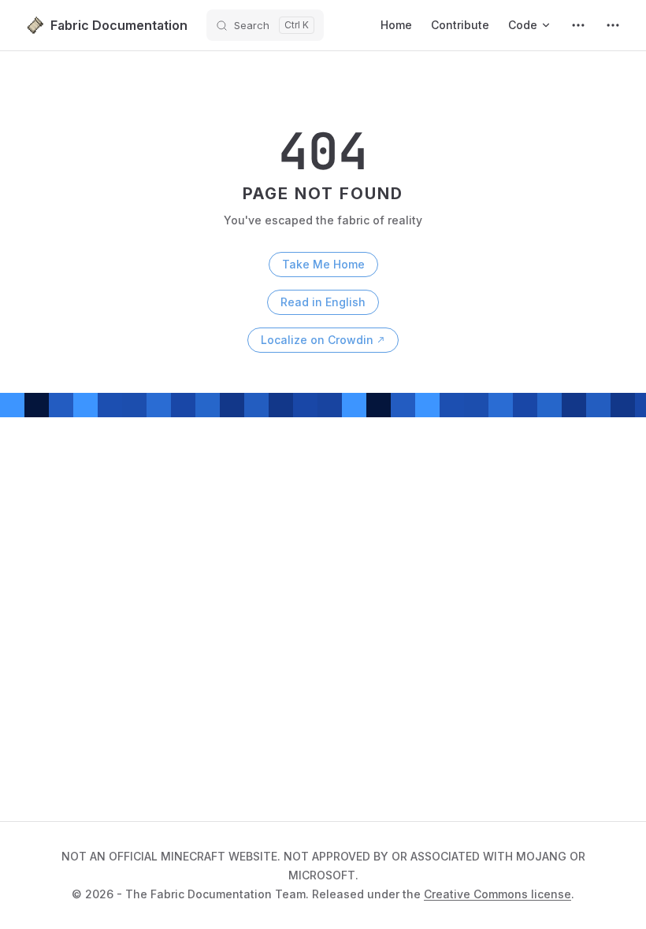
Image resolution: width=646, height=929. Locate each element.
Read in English (323, 302)
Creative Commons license (497, 894)
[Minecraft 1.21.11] (578, 25)
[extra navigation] (613, 25)
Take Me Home (323, 264)
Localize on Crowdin (317, 339)
